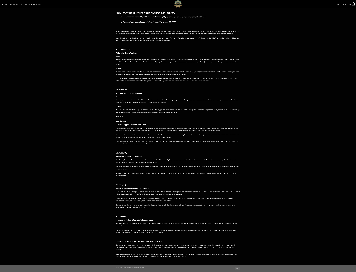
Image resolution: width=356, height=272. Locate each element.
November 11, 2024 (167, 22)
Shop (20, 4)
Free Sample (14, 4)
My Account (32, 4)
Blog (39, 4)
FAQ (26, 4)
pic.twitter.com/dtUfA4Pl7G (195, 17)
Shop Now (119, 116)
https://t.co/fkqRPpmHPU (173, 17)
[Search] (2, 4)
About (6, 4)
